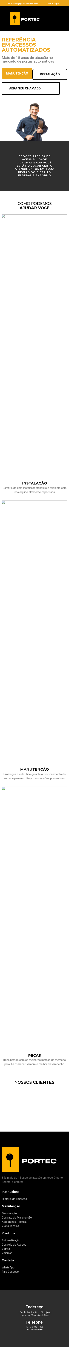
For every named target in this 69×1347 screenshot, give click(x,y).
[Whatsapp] (25, 1337)
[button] (51, 18)
